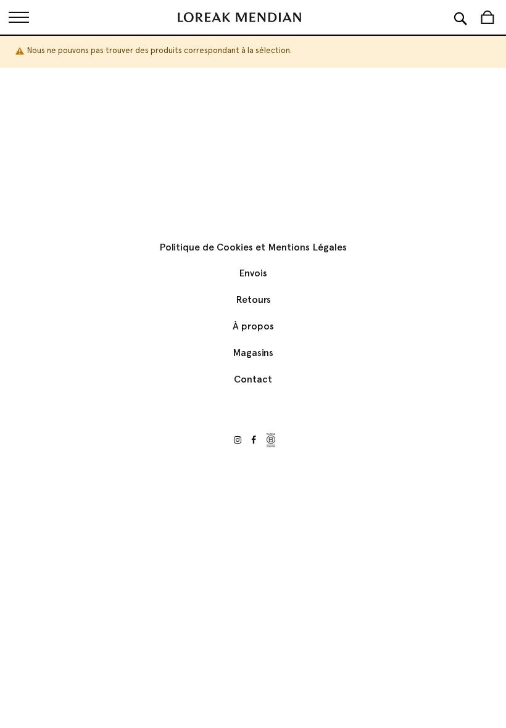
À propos (253, 326)
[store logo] (239, 17)
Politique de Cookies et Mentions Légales (253, 247)
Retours (253, 299)
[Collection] (18, 17)
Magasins (253, 352)
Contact (253, 379)
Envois (253, 273)
